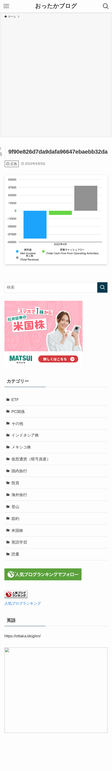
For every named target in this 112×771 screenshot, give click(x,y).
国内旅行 (19, 471)
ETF (15, 399)
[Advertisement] (56, 77)
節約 (15, 518)
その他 (17, 423)
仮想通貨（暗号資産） (31, 459)
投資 (15, 483)
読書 (15, 554)
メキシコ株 (21, 447)
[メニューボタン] (6, 6)
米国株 (17, 530)
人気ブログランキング (22, 603)
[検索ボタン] (105, 6)
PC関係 (18, 411)
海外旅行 (19, 494)
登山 (15, 506)
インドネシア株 (25, 435)
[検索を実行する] (102, 287)
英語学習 (19, 542)
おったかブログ (56, 6)
